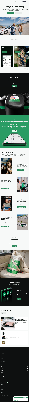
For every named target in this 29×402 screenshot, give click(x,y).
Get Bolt (10, 12)
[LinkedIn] (9, 382)
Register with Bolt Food (21, 207)
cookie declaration (23, 399)
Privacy (2, 387)
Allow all (17, 397)
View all (3, 313)
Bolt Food (3, 358)
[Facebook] (4, 382)
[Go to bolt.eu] (2, 1)
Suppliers (2, 384)
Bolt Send (3, 364)
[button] (14, 350)
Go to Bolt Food (17, 52)
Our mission (14, 130)
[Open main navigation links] (27, 1)
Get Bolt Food (18, 12)
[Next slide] (27, 69)
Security (2, 392)
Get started (4, 52)
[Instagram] (7, 382)
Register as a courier (5, 188)
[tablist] (20, 290)
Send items (14, 246)
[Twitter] (5, 382)
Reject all (24, 397)
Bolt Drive (3, 356)
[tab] (18, 290)
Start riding (14, 86)
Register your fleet (5, 226)
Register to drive (20, 169)
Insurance (2, 389)
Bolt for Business (4, 361)
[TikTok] (11, 382)
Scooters (3, 353)
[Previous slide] (25, 69)
